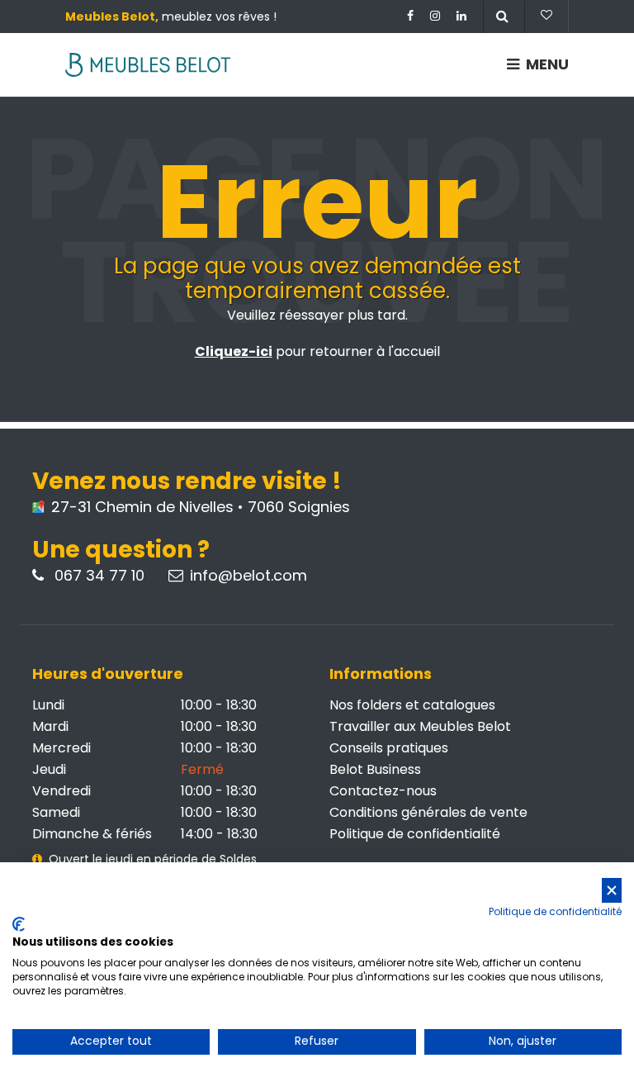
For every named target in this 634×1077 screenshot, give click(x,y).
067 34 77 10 (97, 576)
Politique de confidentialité (414, 833)
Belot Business (375, 769)
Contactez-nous (383, 790)
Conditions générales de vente (428, 812)
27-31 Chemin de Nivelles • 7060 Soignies (198, 507)
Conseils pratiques (388, 747)
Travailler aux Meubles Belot (420, 726)
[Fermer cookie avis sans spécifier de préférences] (612, 891)
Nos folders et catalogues (412, 704)
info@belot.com (248, 576)
